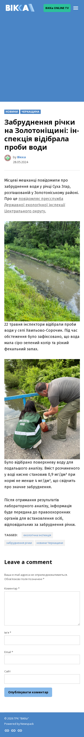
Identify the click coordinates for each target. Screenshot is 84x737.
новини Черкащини (50, 543)
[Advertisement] (42, 60)
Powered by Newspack (19, 724)
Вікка (21, 157)
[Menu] (76, 8)
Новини (12, 111)
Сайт (7, 671)
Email (8, 652)
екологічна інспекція (37, 535)
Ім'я (7, 632)
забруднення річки (19, 543)
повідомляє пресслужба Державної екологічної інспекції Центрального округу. (34, 204)
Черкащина (30, 111)
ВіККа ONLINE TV (57, 8)
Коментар (12, 588)
